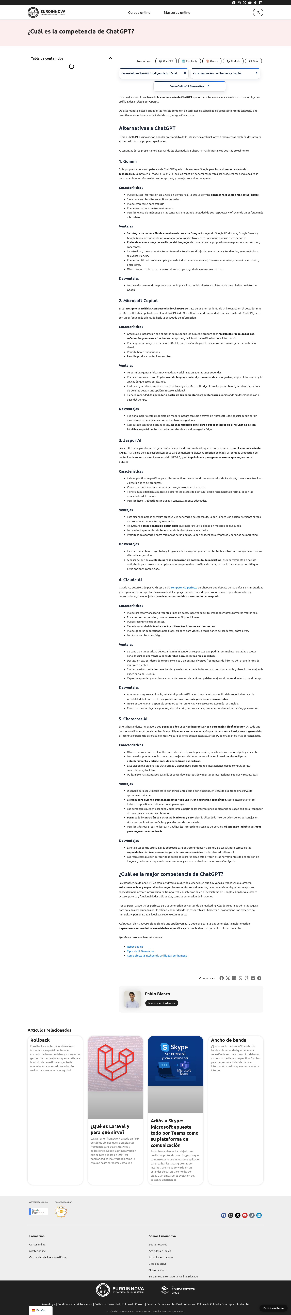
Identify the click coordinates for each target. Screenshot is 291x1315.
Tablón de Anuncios (183, 1304)
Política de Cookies (133, 1304)
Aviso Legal (49, 1304)
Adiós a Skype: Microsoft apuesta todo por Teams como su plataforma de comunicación (175, 1132)
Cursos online (139, 12)
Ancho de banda (228, 1040)
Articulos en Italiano (161, 1257)
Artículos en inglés (160, 1250)
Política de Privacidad (107, 1304)
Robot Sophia (135, 946)
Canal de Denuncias (158, 1304)
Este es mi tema (274, 1308)
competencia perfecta (184, 587)
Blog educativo (158, 1263)
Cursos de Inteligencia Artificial (47, 1257)
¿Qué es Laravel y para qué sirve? (110, 1129)
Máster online (37, 1250)
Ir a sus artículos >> (161, 1003)
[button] (258, 12)
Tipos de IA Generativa (140, 951)
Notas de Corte (158, 1270)
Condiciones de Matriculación (75, 1304)
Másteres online (177, 12)
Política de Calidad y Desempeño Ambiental (223, 1304)
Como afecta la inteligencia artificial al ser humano (157, 955)
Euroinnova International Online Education (174, 1276)
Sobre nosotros (158, 1244)
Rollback (40, 1040)
